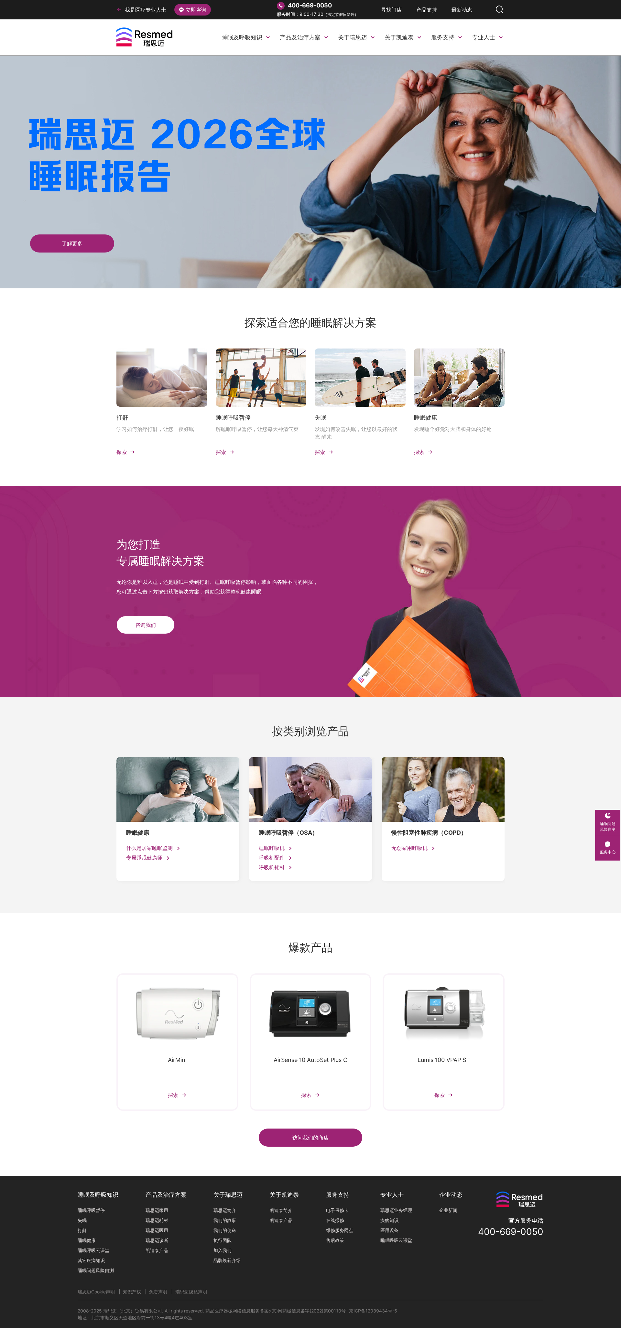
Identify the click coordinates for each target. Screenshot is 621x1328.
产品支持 (426, 9)
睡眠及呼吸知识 (242, 37)
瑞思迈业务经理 (396, 1210)
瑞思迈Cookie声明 (96, 1291)
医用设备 (389, 1230)
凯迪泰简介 (281, 1210)
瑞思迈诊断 (157, 1240)
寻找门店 (391, 9)
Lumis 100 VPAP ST (444, 1059)
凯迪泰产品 (157, 1250)
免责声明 (158, 1291)
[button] (297, 279)
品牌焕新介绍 (227, 1260)
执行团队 (222, 1240)
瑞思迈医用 (157, 1230)
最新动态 (462, 9)
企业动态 (451, 1194)
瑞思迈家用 (157, 1210)
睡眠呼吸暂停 (233, 417)
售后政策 (335, 1240)
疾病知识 (389, 1220)
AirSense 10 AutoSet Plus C (310, 1059)
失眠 (320, 417)
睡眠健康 (425, 417)
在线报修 (335, 1220)
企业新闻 (448, 1210)
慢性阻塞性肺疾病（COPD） (429, 832)
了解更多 (465, 185)
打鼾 (122, 417)
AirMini (177, 1059)
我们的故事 (224, 1220)
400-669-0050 (510, 1231)
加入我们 (222, 1250)
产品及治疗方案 (300, 37)
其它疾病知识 (91, 1260)
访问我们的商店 (310, 1137)
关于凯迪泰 (399, 37)
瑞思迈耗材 (157, 1220)
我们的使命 (224, 1230)
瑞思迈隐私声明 (191, 1291)
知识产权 (132, 1291)
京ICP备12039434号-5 (373, 1310)
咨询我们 (145, 625)
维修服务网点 (339, 1230)
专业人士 (483, 37)
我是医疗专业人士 (145, 9)
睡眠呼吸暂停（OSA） (288, 832)
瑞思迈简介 (224, 1210)
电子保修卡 (337, 1210)
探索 (125, 452)
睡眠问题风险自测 (96, 1270)
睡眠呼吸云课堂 (93, 1250)
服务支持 (442, 37)
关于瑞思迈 (352, 37)
